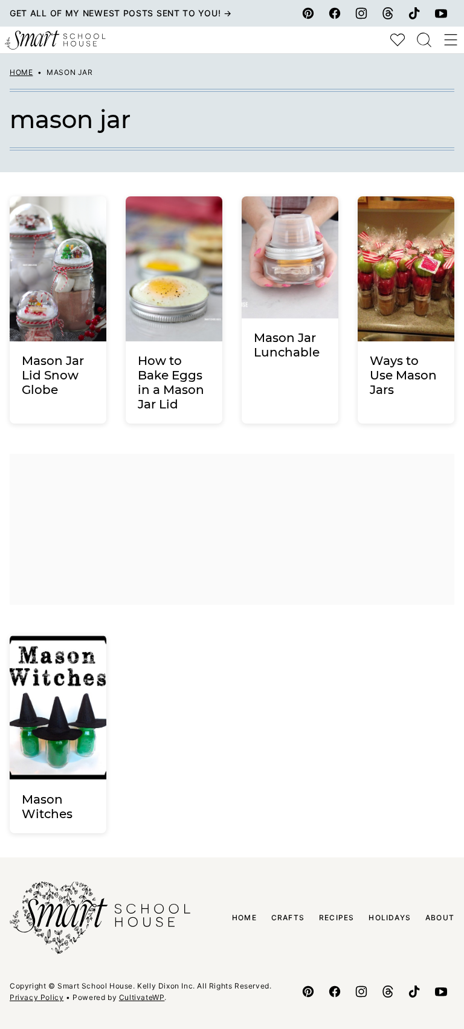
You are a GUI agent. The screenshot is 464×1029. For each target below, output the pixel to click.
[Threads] (388, 13)
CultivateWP (142, 997)
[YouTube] (441, 13)
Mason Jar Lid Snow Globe (53, 375)
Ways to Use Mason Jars (403, 375)
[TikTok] (414, 13)
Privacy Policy (36, 997)
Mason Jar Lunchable (287, 345)
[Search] (424, 40)
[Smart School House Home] (55, 40)
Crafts (287, 917)
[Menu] (450, 40)
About (439, 917)
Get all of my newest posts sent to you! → (121, 13)
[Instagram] (361, 13)
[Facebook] (334, 13)
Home (21, 72)
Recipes (336, 917)
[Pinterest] (308, 13)
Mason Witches (47, 806)
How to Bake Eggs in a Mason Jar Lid (171, 382)
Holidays (390, 917)
